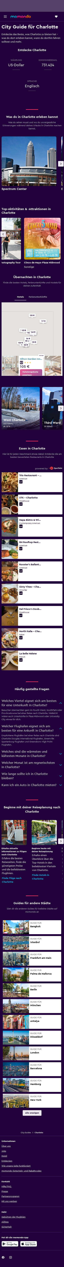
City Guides (26, 1133)
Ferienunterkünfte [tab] (38, 297)
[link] (31, 373)
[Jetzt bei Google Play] (10, 1244)
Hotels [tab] (20, 297)
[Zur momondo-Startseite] (21, 16)
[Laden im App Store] (28, 1244)
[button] (5, 16)
